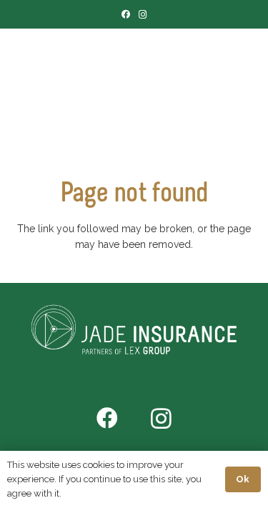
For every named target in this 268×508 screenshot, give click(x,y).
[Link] (117, 132)
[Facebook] (125, 14)
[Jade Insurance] (134, 71)
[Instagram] (143, 14)
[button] (146, 132)
